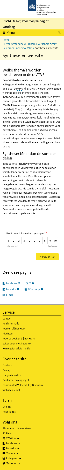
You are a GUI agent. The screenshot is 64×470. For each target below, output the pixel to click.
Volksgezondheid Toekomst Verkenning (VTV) (32, 43)
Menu (10, 33)
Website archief (11, 390)
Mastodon (20, 463)
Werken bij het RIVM (14, 328)
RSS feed (7, 433)
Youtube (20, 453)
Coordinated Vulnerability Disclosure (23, 385)
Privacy (7, 370)
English (7, 406)
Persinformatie (11, 323)
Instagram (21, 458)
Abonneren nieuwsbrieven (17, 428)
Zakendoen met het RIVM (17, 343)
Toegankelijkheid (12, 375)
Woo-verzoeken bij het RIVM (19, 338)
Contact (7, 318)
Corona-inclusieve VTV (19, 48)
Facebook (20, 443)
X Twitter (20, 438)
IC (48, 105)
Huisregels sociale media (16, 348)
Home (6, 39)
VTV (19, 88)
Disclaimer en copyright (16, 380)
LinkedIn (20, 448)
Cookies (7, 365)
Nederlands (9, 411)
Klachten (8, 333)
